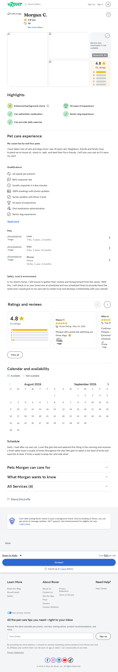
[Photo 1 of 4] (27, 59)
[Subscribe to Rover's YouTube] (64, 660)
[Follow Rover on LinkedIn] (59, 660)
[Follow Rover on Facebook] (47, 660)
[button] (108, 4)
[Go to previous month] (10, 384)
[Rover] (14, 4)
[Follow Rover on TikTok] (70, 660)
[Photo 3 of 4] (69, 73)
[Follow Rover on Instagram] (53, 660)
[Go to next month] (108, 384)
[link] (59, 237)
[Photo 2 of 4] (69, 45)
